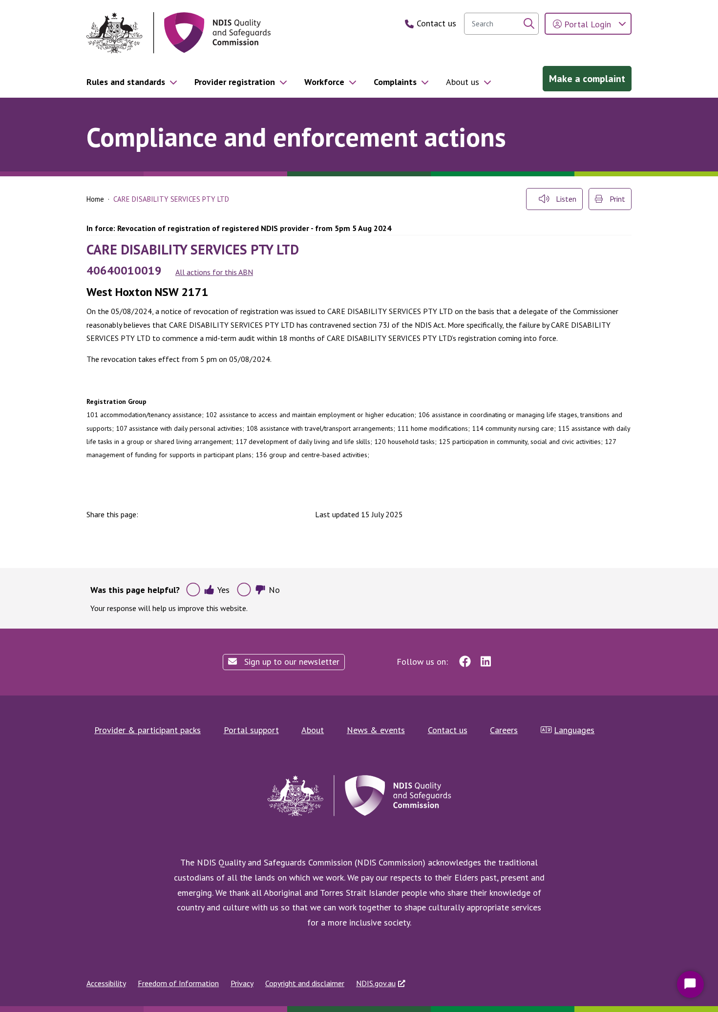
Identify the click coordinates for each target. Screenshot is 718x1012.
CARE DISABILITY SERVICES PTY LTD (192, 249)
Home (95, 199)
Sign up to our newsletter (290, 661)
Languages (574, 730)
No (274, 589)
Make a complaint (587, 78)
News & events (376, 730)
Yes (223, 589)
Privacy (242, 983)
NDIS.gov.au (376, 983)
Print (616, 199)
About (312, 730)
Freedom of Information (178, 983)
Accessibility (106, 983)
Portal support (251, 730)
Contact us (447, 730)
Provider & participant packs (147, 730)
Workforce (324, 81)
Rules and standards (125, 81)
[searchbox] (501, 24)
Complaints (395, 81)
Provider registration (234, 81)
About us (462, 81)
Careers (504, 730)
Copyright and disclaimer (304, 983)
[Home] (178, 33)
